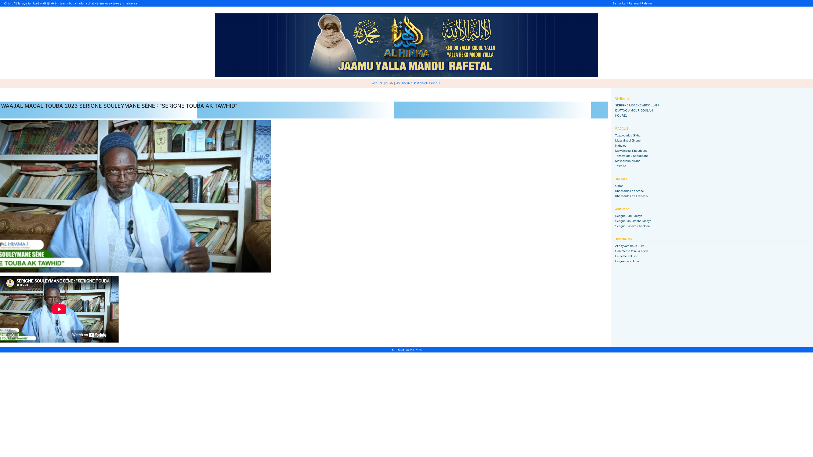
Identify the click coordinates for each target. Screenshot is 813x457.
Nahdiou (620, 145)
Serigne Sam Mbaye (629, 215)
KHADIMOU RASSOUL (427, 83)
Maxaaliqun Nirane (627, 160)
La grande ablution (627, 261)
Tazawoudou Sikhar (628, 135)
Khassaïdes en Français (631, 196)
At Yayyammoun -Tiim (629, 246)
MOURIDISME (403, 83)
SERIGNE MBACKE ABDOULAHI (637, 105)
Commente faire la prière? (632, 251)
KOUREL (621, 115)
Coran (619, 185)
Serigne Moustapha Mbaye (633, 221)
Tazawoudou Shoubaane (631, 155)
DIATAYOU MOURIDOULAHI (634, 110)
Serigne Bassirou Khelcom (633, 226)
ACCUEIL (377, 83)
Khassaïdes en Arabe (629, 191)
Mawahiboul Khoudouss (631, 150)
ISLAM (389, 83)
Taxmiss (620, 166)
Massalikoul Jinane (628, 140)
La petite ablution (626, 256)
